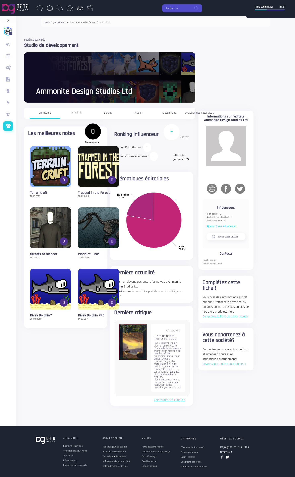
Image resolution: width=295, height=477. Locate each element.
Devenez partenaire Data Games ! (224, 364)
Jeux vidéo (70, 438)
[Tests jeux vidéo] (8, 68)
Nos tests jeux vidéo (73, 446)
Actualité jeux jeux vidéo (75, 451)
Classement (169, 113)
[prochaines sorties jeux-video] (8, 56)
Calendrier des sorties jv (75, 465)
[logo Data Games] (16, 8)
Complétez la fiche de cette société (225, 316)
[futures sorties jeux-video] (8, 79)
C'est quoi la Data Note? (192, 447)
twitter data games (227, 458)
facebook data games (222, 458)
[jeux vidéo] (80, 9)
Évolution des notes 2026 (199, 113)
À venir (138, 113)
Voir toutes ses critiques (169, 400)
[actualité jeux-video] (8, 44)
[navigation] (8, 19)
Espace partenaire (189, 452)
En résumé (45, 113)
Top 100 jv (68, 456)
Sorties (108, 113)
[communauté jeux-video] (8, 126)
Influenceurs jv (70, 460)
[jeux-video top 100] (8, 91)
